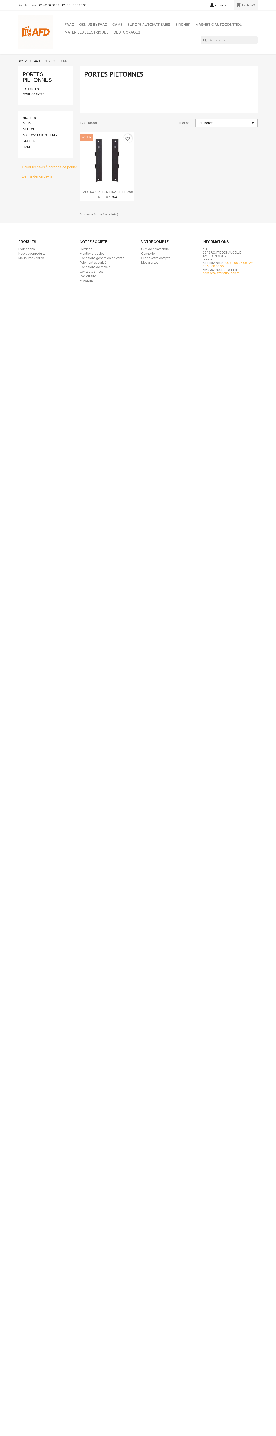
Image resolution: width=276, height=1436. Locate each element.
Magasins (87, 280)
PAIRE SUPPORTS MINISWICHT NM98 (107, 192)
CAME (117, 24)
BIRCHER (183, 24)
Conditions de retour (95, 267)
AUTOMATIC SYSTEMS (40, 135)
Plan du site (88, 276)
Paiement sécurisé (93, 262)
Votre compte (155, 241)
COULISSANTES (34, 94)
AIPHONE (29, 129)
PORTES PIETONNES (37, 77)
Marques (29, 118)
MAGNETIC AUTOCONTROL (219, 24)
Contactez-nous (92, 271)
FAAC (69, 24)
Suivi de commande (155, 249)
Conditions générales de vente (102, 258)
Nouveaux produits (31, 253)
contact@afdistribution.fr (221, 273)
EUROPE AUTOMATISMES (148, 24)
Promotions (26, 249)
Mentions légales (92, 253)
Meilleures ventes (31, 258)
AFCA (27, 123)
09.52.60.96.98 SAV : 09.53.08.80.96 (62, 5)
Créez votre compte (156, 258)
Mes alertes (149, 262)
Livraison (86, 249)
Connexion (149, 253)
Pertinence (226, 122)
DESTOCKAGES (127, 32)
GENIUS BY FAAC (93, 24)
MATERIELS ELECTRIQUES (87, 32)
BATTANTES (31, 89)
